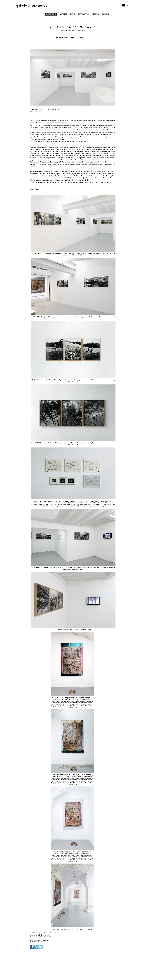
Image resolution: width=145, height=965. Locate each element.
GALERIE (105, 14)
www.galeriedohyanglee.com (37, 942)
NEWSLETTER (83, 14)
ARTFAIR (95, 14)
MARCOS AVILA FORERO (72, 37)
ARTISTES (63, 14)
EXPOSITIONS (51, 14)
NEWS (72, 14)
